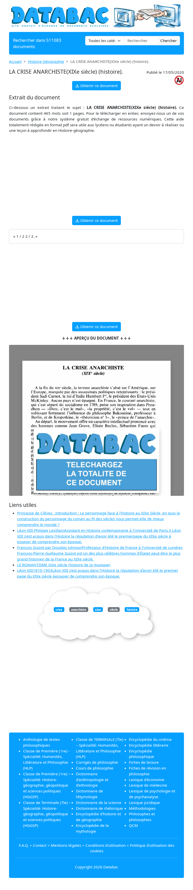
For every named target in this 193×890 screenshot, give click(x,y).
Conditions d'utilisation (105, 845)
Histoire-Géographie (46, 61)
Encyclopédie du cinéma (150, 739)
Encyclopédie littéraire (148, 745)
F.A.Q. (24, 845)
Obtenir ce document (98, 85)
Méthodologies (142, 808)
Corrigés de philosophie (97, 762)
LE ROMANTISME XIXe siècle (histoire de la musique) (63, 564)
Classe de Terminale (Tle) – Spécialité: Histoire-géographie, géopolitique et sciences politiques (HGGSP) (47, 814)
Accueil (15, 61)
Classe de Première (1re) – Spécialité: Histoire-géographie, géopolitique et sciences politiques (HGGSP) (46, 785)
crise (59, 609)
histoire (132, 609)
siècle (114, 609)
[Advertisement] (96, 176)
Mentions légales (66, 845)
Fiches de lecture (144, 762)
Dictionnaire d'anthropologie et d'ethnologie (92, 779)
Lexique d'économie (146, 779)
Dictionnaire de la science (98, 802)
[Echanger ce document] (96, 460)
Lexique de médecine (148, 785)
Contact (39, 845)
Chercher (168, 40)
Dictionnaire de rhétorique (99, 808)
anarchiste (78, 609)
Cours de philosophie (94, 768)
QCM (133, 825)
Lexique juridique (144, 802)
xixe (98, 609)
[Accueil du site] (96, 15)
